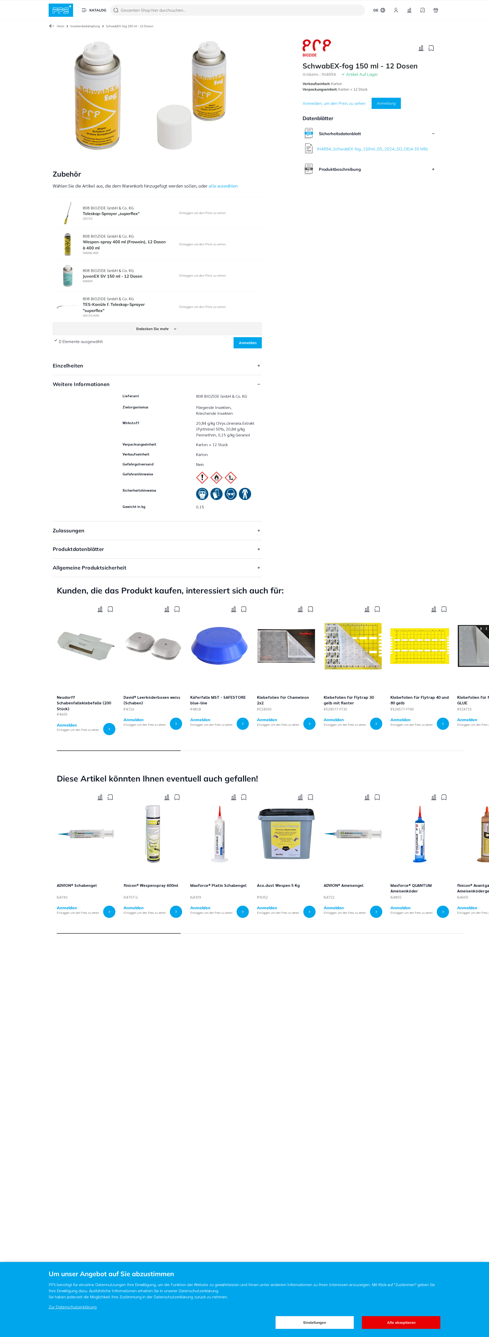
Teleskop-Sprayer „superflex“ (111, 213)
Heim (60, 26)
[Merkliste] (422, 10)
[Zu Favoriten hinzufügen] (431, 48)
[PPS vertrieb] (61, 10)
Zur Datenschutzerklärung (73, 1307)
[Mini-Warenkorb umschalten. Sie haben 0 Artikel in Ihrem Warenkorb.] (435, 10)
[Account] (396, 10)
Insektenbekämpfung (85, 26)
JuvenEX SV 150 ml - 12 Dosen (112, 276)
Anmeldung (386, 103)
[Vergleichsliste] (409, 10)
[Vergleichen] (421, 48)
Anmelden (247, 342)
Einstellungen (314, 1322)
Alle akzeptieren (401, 1322)
